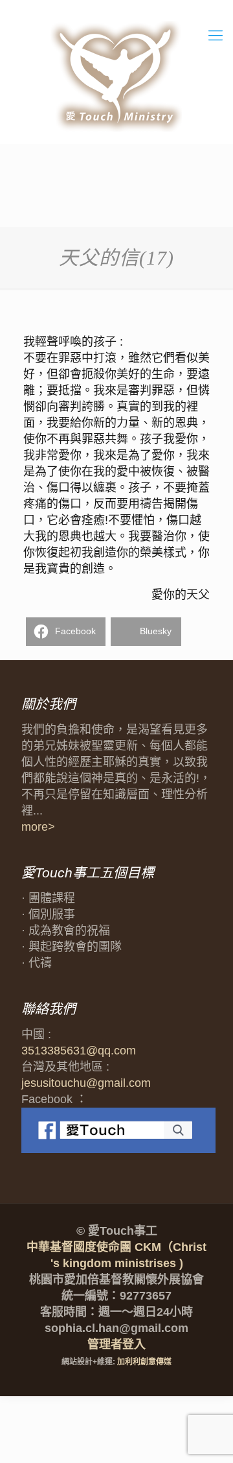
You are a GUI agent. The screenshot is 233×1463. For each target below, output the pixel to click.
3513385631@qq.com (78, 1050)
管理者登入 (116, 1344)
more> (38, 826)
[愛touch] (116, 76)
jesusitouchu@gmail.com (86, 1082)
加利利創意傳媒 (144, 1361)
